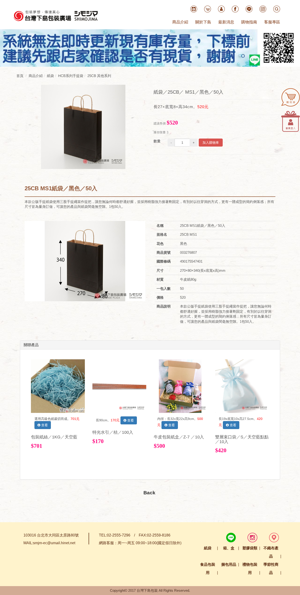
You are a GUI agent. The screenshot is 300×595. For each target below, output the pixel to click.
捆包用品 (228, 564)
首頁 (19, 76)
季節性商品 (270, 568)
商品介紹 (180, 22)
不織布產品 (270, 552)
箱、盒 (228, 548)
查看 (44, 425)
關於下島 (203, 22)
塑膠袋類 (249, 548)
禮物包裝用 (249, 568)
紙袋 (207, 548)
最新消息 (226, 22)
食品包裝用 (207, 568)
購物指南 (249, 22)
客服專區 (272, 22)
